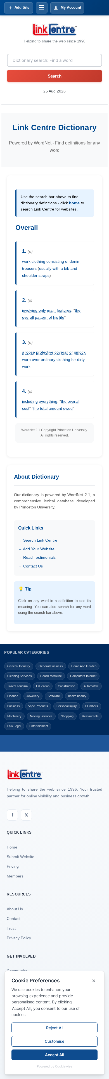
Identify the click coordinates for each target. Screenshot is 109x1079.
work (26, 261)
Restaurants (90, 716)
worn (26, 359)
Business (13, 706)
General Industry (18, 666)
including (30, 401)
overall (28, 317)
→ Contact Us (30, 566)
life (61, 317)
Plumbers (91, 706)
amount (55, 408)
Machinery (14, 716)
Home (12, 847)
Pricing (13, 866)
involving (29, 310)
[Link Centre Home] (54, 29)
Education (42, 686)
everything (48, 401)
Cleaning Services (19, 676)
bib (66, 268)
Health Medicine (51, 676)
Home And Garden (83, 666)
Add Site (22, 7)
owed (68, 408)
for (73, 359)
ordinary (48, 359)
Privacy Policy (19, 938)
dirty (81, 359)
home (74, 203)
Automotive (91, 686)
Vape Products (38, 706)
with (56, 268)
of (66, 261)
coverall (61, 352)
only (42, 310)
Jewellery (33, 696)
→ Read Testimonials (37, 557)
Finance (12, 696)
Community (17, 971)
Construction (66, 686)
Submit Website (20, 856)
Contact (13, 918)
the (77, 310)
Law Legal (14, 726)
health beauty (77, 696)
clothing (38, 261)
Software (54, 696)
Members (15, 876)
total (44, 408)
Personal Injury (66, 706)
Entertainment (38, 726)
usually (45, 268)
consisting (55, 261)
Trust (11, 928)
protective (44, 352)
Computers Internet (83, 676)
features (64, 310)
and (73, 268)
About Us (15, 909)
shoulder (29, 275)
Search (54, 76)
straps (44, 275)
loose (30, 352)
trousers (29, 268)
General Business (51, 666)
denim (75, 261)
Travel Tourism (17, 686)
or (71, 352)
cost (25, 408)
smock (80, 352)
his (55, 317)
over (36, 359)
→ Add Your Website (36, 549)
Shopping (67, 716)
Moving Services (41, 716)
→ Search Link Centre (37, 540)
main (51, 310)
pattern (41, 317)
